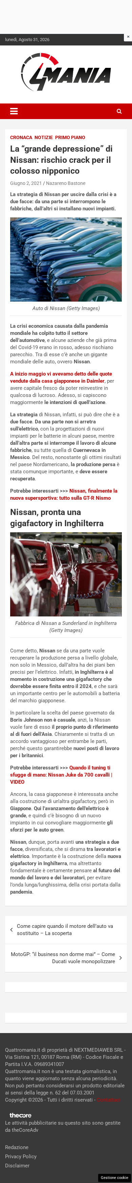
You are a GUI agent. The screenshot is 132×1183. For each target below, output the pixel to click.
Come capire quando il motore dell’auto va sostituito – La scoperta (65, 929)
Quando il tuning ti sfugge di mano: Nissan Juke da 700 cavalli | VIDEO (61, 775)
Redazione (16, 1147)
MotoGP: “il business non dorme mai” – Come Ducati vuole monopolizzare (63, 958)
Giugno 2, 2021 (26, 183)
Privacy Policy (21, 1156)
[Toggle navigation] (14, 111)
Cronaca (21, 137)
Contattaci (108, 1100)
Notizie (44, 137)
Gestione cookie (114, 1178)
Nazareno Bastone (65, 183)
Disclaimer (17, 1166)
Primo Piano (70, 137)
